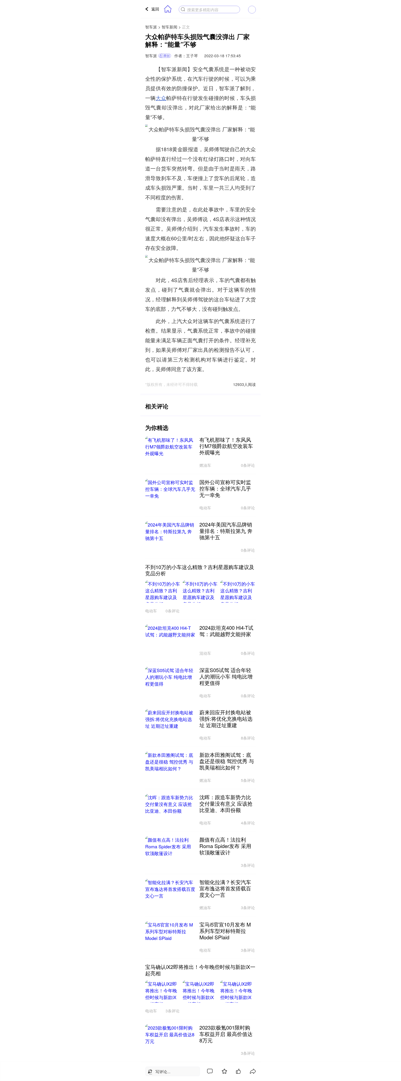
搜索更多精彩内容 (203, 9)
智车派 (151, 27)
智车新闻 (169, 27)
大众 (161, 97)
